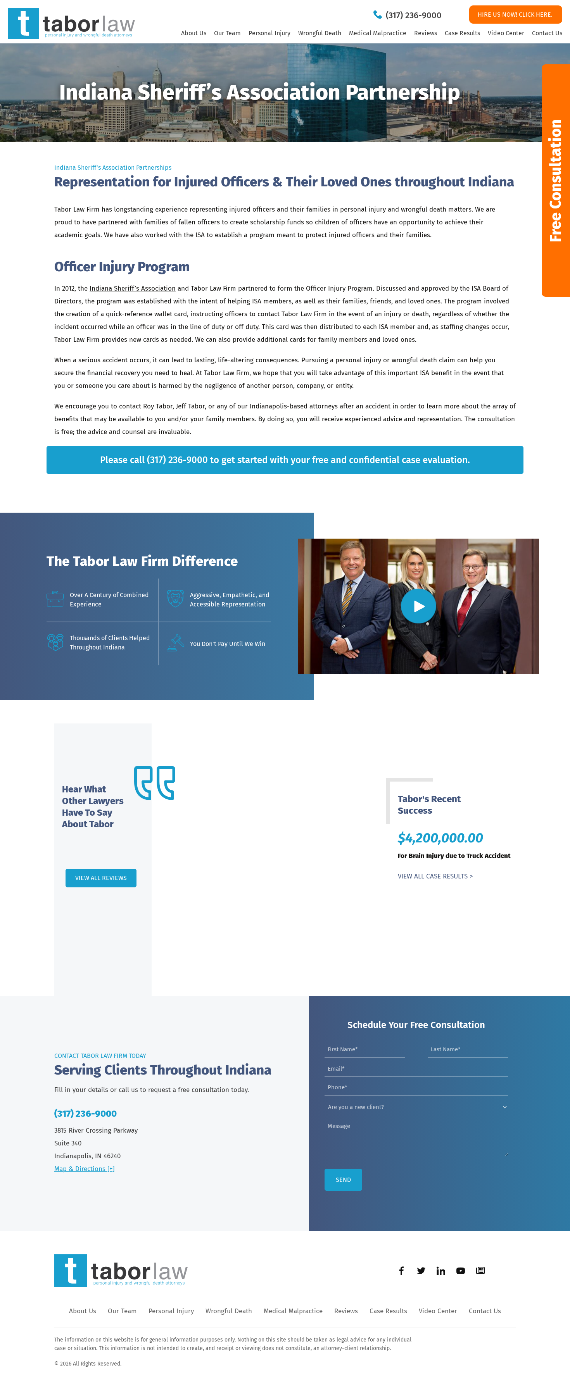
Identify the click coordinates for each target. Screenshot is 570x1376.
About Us (193, 33)
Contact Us (547, 33)
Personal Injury (269, 33)
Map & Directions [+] (84, 1169)
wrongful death (414, 360)
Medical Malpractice (377, 33)
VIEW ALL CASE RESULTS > (435, 876)
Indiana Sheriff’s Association (133, 288)
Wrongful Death (319, 33)
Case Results (462, 33)
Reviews (425, 33)
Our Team (227, 33)
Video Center (506, 33)
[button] (556, 180)
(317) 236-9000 (414, 15)
